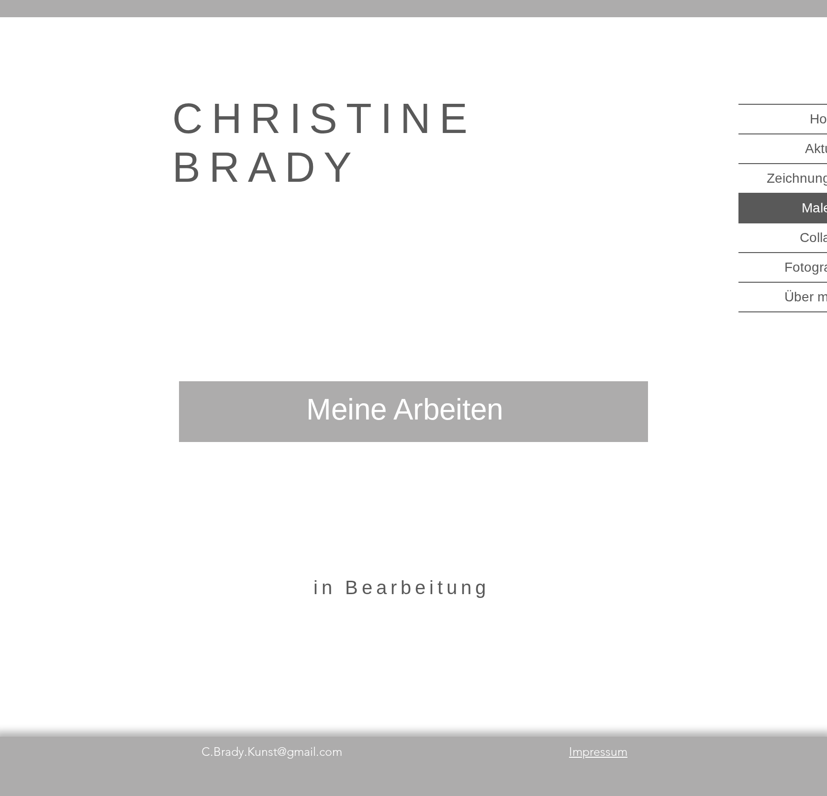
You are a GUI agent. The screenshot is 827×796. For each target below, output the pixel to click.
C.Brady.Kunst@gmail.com (271, 751)
